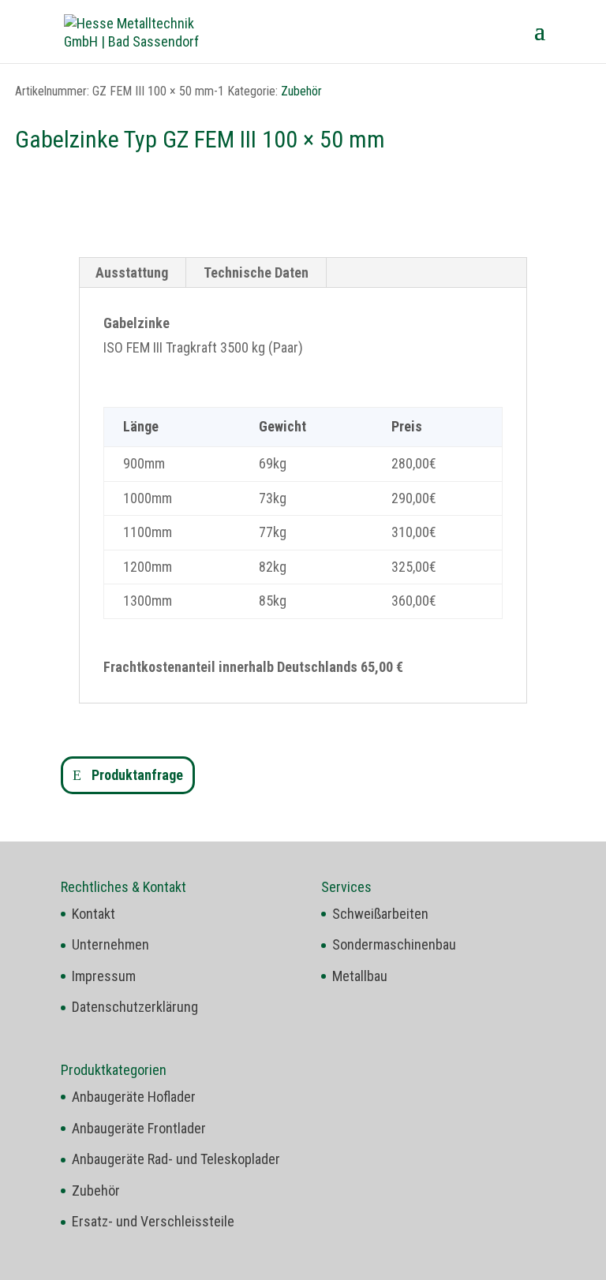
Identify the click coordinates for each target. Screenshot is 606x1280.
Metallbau (359, 976)
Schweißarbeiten (380, 913)
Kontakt (93, 913)
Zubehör (301, 91)
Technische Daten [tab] (256, 272)
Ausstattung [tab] (131, 272)
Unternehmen (110, 944)
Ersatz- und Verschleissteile (153, 1221)
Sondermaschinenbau (394, 944)
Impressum (104, 976)
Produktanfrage (137, 775)
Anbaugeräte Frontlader (139, 1128)
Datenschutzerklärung (135, 1006)
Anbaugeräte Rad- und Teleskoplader (176, 1159)
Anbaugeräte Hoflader (134, 1096)
